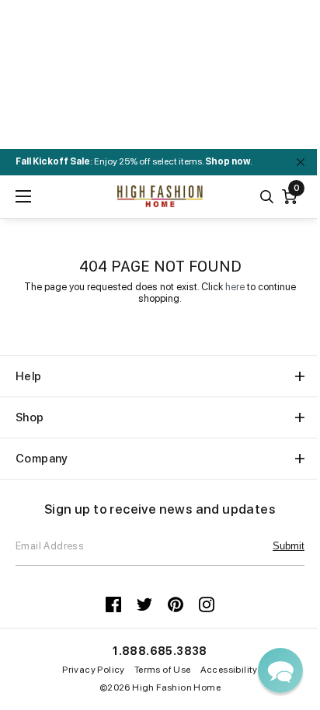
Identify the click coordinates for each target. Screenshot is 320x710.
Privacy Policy (93, 669)
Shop (30, 417)
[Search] (266, 196)
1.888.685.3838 (160, 651)
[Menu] (23, 196)
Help (29, 376)
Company (42, 459)
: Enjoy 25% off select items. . (134, 161)
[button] (280, 670)
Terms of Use (162, 669)
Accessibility (229, 669)
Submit (288, 546)
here (235, 287)
